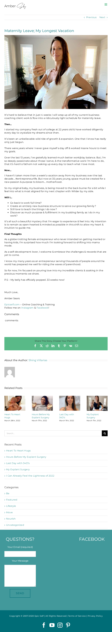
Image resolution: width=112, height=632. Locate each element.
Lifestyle (11, 506)
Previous (91, 17)
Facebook (42, 307)
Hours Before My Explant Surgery (26, 457)
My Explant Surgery (18, 469)
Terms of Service (77, 616)
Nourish (11, 518)
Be (7, 493)
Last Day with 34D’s (18, 463)
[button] (6, 409)
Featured (11, 499)
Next (102, 17)
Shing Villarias (38, 360)
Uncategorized (15, 525)
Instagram (27, 307)
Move (9, 512)
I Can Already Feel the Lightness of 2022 (30, 475)
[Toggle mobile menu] (106, 4)
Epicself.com (12, 304)
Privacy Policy (95, 616)
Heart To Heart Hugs (18, 450)
